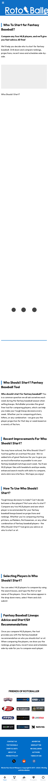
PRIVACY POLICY (12, 756)
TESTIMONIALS (12, 745)
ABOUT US (12, 752)
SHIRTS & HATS (12, 749)
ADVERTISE (36, 741)
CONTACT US (12, 741)
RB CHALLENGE (36, 749)
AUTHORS (36, 752)
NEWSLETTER (36, 745)
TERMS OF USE (36, 756)
